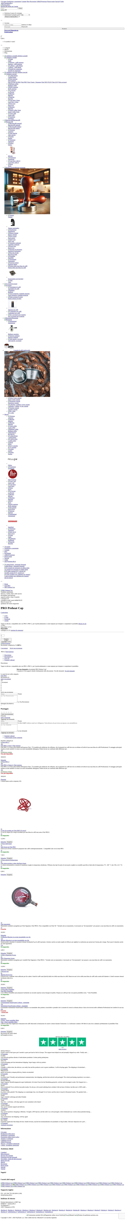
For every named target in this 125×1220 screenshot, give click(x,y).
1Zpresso (10, 131)
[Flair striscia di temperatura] (9, 860)
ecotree (10, 451)
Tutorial (3, 1169)
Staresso (10, 512)
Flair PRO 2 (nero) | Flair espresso (10, 745)
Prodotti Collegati (9, 660)
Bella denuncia (5, 1154)
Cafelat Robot (12, 77)
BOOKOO (11, 434)
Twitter (6, 620)
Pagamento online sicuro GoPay (10, 1137)
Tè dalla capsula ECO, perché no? (14, 573)
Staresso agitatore (13, 337)
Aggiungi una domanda (7, 732)
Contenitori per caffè (14, 313)
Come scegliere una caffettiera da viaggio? (16, 576)
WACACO (11, 533)
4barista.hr (55, 1210)
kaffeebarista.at (12, 1212)
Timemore (11, 141)
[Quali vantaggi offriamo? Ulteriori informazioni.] (5, 643)
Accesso (64, 28)
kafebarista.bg (31, 1212)
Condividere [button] (4, 612)
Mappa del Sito (5, 1160)
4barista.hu (18, 1210)
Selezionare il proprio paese (12, 15)
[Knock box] (5, 971)
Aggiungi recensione (7, 1125)
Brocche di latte (12, 254)
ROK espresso (12, 89)
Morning (10, 108)
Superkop (11, 118)
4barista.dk (76, 1210)
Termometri (11, 261)
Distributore (11, 231)
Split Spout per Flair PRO (8, 847)
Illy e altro (11, 413)
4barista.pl (32, 1210)
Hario (9, 166)
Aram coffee (11, 427)
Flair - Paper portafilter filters (9, 1022)
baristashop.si (49, 1212)
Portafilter (11, 258)
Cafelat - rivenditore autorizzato (10, 1145)
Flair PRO (24, 82)
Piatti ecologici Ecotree (14, 298)
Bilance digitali (12, 235)
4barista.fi (97, 1210)
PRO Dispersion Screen (8, 958)
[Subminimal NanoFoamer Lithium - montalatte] (15, 1002)
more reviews (62, 1049)
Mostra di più (82, 624)
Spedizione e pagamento (14, 1)
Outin (9, 61)
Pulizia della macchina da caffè (17, 267)
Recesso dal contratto (7, 1155)
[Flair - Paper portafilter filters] (10, 1020)
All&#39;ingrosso (42, 1)
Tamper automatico (13, 228)
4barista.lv (104, 1210)
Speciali (57, 1)
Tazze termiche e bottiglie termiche (18, 295)
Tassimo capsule (12, 409)
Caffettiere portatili (22, 56)
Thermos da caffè (13, 310)
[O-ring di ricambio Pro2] (23, 827)
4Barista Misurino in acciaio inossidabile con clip (15, 940)
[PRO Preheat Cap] (7, 590)
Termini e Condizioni (7, 1138)
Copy (6, 615)
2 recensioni (4, 648)
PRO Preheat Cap (9, 587)
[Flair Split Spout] (6, 843)
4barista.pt (90, 1210)
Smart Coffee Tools (13, 112)
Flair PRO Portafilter (7, 991)
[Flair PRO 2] (5, 742)
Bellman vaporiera (13, 334)
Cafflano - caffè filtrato (14, 67)
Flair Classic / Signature (34, 82)
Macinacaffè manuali (14, 125)
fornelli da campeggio (14, 70)
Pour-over (11, 105)
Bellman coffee (12, 85)
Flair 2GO (55, 82)
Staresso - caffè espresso (15, 64)
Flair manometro (5, 924)
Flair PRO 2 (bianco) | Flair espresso (11, 765)
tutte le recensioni (6, 679)
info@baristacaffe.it (6, 3)
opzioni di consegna (17, 630)
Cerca (20, 8)
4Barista (10, 421)
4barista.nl (62, 1210)
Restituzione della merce (8, 1134)
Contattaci (4, 1152)
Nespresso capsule (13, 403)
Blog (28, 1)
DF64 (9, 444)
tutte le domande (5, 717)
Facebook (7, 619)
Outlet (62, 1)
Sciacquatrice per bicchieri (15, 279)
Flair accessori (62, 82)
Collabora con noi (6, 1140)
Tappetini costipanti (13, 244)
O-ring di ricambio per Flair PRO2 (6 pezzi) (13, 830)
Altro (9, 282)
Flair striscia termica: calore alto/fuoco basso (13, 863)
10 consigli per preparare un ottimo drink (16, 569)
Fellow (10, 145)
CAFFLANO (12, 441)
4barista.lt (111, 1210)
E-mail (6, 617)
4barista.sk (4, 1210)
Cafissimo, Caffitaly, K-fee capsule (18, 406)
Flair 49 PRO (17, 82)
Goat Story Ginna (13, 102)
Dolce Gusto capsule (14, 399)
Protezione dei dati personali (9, 1157)
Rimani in (11, 16)
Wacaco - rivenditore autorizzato (10, 1143)
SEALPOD (11, 509)
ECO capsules (12, 447)
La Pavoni (11, 92)
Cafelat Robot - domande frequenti (14, 566)
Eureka (10, 138)
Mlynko (10, 156)
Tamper (10, 217)
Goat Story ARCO (13, 162)
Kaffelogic (11, 540)
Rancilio (10, 98)
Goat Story (11, 486)
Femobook (11, 159)
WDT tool (11, 241)
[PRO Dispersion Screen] (8, 955)
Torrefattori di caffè (13, 289)
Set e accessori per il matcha (16, 316)
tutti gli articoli (8, 578)
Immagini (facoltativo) (7, 703)
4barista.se (83, 1210)
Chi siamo (4, 1)
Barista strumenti (20, 167)
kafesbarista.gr (22, 1212)
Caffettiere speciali (22, 72)
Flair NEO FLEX (46, 82)
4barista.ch (4, 1212)
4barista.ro (25, 1210)
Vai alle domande (70, 671)
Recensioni (33, 1)
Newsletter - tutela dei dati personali (11, 1159)
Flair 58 (10, 82)
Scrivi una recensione (16, 648)
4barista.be (69, 1210)
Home (6, 584)
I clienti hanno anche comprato (13, 737)
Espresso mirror (12, 264)
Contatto (23, 1)
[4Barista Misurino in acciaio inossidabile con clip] (15, 937)
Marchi (6, 414)
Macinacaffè (16, 120)
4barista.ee (118, 1210)
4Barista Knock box (6, 975)
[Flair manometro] (23, 921)
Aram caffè (11, 115)
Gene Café (11, 483)
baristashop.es (40, 1212)
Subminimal (11, 323)
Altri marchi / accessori (14, 340)
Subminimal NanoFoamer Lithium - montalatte (14, 1006)
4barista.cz (11, 1210)
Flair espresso (12, 80)
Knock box (11, 248)
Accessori (14, 284)
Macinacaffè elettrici (14, 128)
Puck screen (11, 238)
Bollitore (10, 292)
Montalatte (15, 318)
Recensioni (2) (8, 656)
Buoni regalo (51, 1)
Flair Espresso (12, 479)
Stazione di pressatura (14, 251)
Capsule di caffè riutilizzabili (22, 350)
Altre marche (12, 135)
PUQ (9, 503)
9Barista (10, 95)
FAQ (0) (6, 658)
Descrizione (7, 655)
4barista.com (47, 1210)
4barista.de (39, 1210)
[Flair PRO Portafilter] (7, 989)
